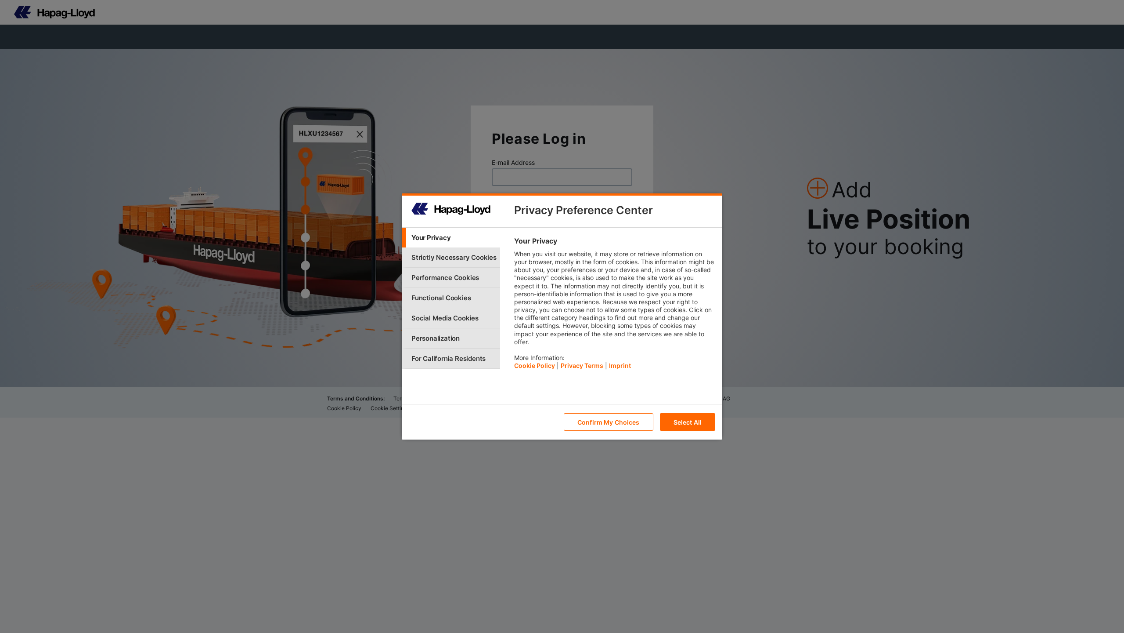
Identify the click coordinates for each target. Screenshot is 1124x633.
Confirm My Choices (608, 422)
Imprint (620, 365)
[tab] (451, 237)
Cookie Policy (534, 365)
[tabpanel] (614, 305)
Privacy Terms (582, 365)
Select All (688, 422)
